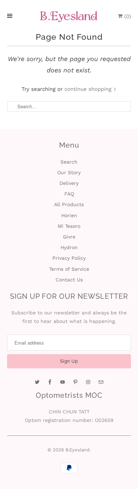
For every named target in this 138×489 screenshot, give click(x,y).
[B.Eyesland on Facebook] (49, 382)
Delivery (69, 183)
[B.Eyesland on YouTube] (62, 382)
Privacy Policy (69, 258)
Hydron (69, 247)
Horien (69, 215)
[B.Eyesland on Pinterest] (75, 382)
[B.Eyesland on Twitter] (37, 382)
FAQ (69, 194)
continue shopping (88, 89)
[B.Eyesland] (69, 17)
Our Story (69, 172)
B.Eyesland (77, 449)
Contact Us (69, 279)
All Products (69, 204)
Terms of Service (69, 269)
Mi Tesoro (69, 226)
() (126, 16)
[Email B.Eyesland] (100, 382)
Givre (69, 237)
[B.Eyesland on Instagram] (88, 382)
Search (69, 162)
